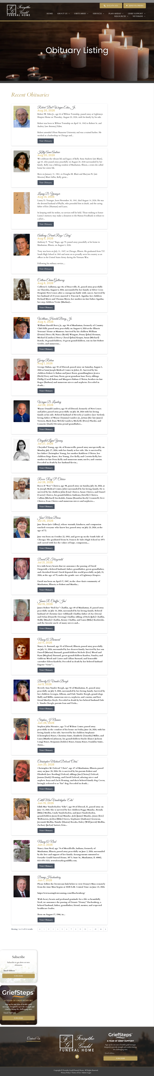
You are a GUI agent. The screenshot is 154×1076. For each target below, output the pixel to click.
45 (95, 929)
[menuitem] (49, 13)
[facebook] (77, 1057)
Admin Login (86, 1073)
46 (101, 929)
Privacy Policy (65, 1073)
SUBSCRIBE (18, 976)
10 (85, 929)
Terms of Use (76, 1073)
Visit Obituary (45, 141)
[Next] (105, 929)
